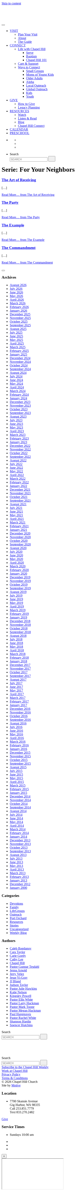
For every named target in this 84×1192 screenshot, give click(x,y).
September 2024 (20, 369)
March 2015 (17, 785)
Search (14, 154)
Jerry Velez (17, 974)
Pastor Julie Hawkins (23, 988)
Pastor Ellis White (21, 999)
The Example (13, 225)
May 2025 (16, 340)
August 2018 (18, 635)
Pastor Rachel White (23, 1018)
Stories (14, 925)
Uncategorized (19, 929)
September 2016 (20, 719)
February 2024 (19, 394)
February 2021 (19, 526)
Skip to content (11, 3)
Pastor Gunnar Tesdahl (24, 966)
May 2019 (16, 603)
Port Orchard (18, 918)
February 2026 (19, 307)
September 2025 (20, 325)
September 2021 (20, 500)
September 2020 (20, 544)
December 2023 (20, 402)
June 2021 (16, 511)
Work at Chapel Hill (15, 1070)
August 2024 (18, 372)
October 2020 (19, 540)
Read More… (28, 194)
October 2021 (19, 497)
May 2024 (16, 383)
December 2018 (20, 621)
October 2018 (19, 628)
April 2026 (17, 299)
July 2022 (16, 464)
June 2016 (16, 730)
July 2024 (16, 376)
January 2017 (18, 705)
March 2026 (17, 303)
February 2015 (19, 789)
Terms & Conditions (15, 1078)
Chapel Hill (17, 963)
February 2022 (19, 482)
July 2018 (16, 639)
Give (5, 1119)
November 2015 (20, 756)
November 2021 (20, 493)
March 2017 (17, 697)
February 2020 (19, 570)
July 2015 (16, 771)
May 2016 (16, 734)
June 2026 (16, 292)
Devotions (16, 903)
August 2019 (18, 592)
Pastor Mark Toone (22, 1007)
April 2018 (17, 650)
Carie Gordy (18, 955)
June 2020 (16, 555)
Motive (16, 1085)
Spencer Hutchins (21, 1025)
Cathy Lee (16, 959)
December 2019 (20, 577)
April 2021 (17, 519)
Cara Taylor (17, 952)
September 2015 (20, 763)
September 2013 (20, 851)
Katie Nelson (18, 992)
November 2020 (20, 537)
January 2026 (18, 310)
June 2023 (16, 424)
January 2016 (18, 749)
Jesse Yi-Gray (19, 977)
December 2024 (20, 358)
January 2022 (18, 486)
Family (14, 907)
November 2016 (20, 712)
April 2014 (17, 825)
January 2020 (18, 573)
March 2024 (17, 391)
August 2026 (18, 285)
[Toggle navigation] (3, 25)
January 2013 (18, 880)
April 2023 (17, 431)
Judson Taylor (19, 985)
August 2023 (18, 416)
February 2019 (19, 613)
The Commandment (18, 248)
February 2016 (19, 745)
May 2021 (16, 515)
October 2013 (19, 847)
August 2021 (18, 504)
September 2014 (20, 807)
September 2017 (20, 676)
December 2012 (20, 884)
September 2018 (20, 632)
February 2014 (19, 833)
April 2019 (17, 606)
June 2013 (16, 862)
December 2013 (20, 840)
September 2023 (20, 413)
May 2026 (16, 296)
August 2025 (18, 329)
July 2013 (16, 858)
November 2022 (20, 449)
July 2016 (16, 727)
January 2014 (18, 836)
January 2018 (18, 661)
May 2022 (16, 471)
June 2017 (16, 687)
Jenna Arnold (18, 970)
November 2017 (20, 668)
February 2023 (19, 438)
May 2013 (16, 866)
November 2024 (20, 361)
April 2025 (17, 343)
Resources (16, 922)
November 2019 (20, 581)
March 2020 (17, 566)
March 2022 (17, 478)
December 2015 (20, 752)
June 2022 (16, 467)
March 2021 (17, 522)
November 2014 (20, 800)
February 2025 (19, 350)
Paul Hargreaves (20, 1014)
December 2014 (20, 796)
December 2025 (20, 314)
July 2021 (16, 508)
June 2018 (16, 643)
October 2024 (19, 365)
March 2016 (17, 741)
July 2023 (16, 420)
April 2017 (17, 694)
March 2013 (17, 873)
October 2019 (19, 584)
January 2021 (18, 529)
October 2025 (19, 321)
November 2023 (20, 405)
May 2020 (16, 559)
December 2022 (20, 445)
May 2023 (16, 427)
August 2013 (18, 855)
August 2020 (18, 548)
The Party (10, 202)
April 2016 (17, 738)
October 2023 (19, 409)
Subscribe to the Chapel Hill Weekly (25, 1067)
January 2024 (18, 398)
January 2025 (18, 354)
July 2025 (16, 332)
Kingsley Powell (20, 996)
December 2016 (20, 708)
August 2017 (18, 679)
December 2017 (20, 665)
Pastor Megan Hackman (25, 1010)
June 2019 (16, 599)
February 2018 (19, 657)
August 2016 (18, 723)
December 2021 (20, 489)
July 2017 (16, 683)
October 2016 (19, 716)
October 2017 (19, 672)
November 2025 (20, 318)
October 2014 (19, 803)
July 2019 (16, 595)
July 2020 (16, 551)
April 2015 (17, 782)
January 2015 (18, 792)
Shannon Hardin (20, 1021)
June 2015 (16, 774)
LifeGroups (17, 911)
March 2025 (17, 347)
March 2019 (17, 610)
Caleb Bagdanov (20, 948)
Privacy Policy (11, 1074)
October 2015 (19, 760)
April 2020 (17, 562)
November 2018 (20, 624)
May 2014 (16, 822)
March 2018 (17, 654)
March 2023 (17, 434)
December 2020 (20, 533)
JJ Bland (15, 981)
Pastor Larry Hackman (24, 1003)
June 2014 (16, 818)
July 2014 (16, 814)
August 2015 (18, 767)
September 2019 (20, 588)
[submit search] (51, 159)
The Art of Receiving (19, 180)
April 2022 (17, 475)
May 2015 (16, 778)
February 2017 (19, 701)
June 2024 (16, 380)
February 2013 (19, 876)
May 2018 (16, 646)
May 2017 (16, 690)
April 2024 (17, 387)
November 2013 (20, 844)
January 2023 (18, 442)
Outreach (16, 914)
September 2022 (20, 456)
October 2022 (19, 453)
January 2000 (18, 887)
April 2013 (17, 869)
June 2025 (16, 336)
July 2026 (16, 288)
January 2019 (18, 617)
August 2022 (18, 460)
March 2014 (17, 829)
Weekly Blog (18, 932)
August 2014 (18, 811)
